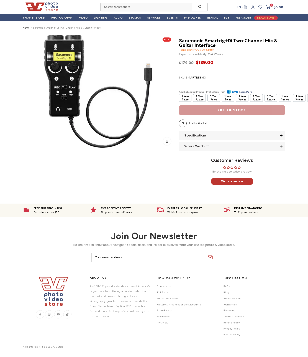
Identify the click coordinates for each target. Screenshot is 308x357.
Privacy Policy (232, 328)
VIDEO (83, 17)
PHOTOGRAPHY (62, 17)
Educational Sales (168, 298)
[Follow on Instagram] (49, 314)
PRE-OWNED (192, 17)
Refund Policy (232, 322)
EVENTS (172, 17)
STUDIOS (135, 17)
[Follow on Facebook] (40, 314)
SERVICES (154, 17)
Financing (229, 310)
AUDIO (118, 17)
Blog (226, 292)
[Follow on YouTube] (58, 314)
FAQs (227, 286)
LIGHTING (100, 17)
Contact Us (164, 286)
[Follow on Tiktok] (67, 314)
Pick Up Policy (232, 334)
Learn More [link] (245, 92)
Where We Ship (233, 298)
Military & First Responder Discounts (179, 304)
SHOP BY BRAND (34, 17)
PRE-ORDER (243, 17)
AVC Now (162, 322)
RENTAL (212, 17)
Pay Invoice (163, 316)
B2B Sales (162, 292)
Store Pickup (164, 310)
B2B (226, 17)
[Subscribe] (210, 257)
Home (26, 27)
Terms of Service (234, 316)
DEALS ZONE (265, 17)
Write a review (232, 181)
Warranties (230, 304)
